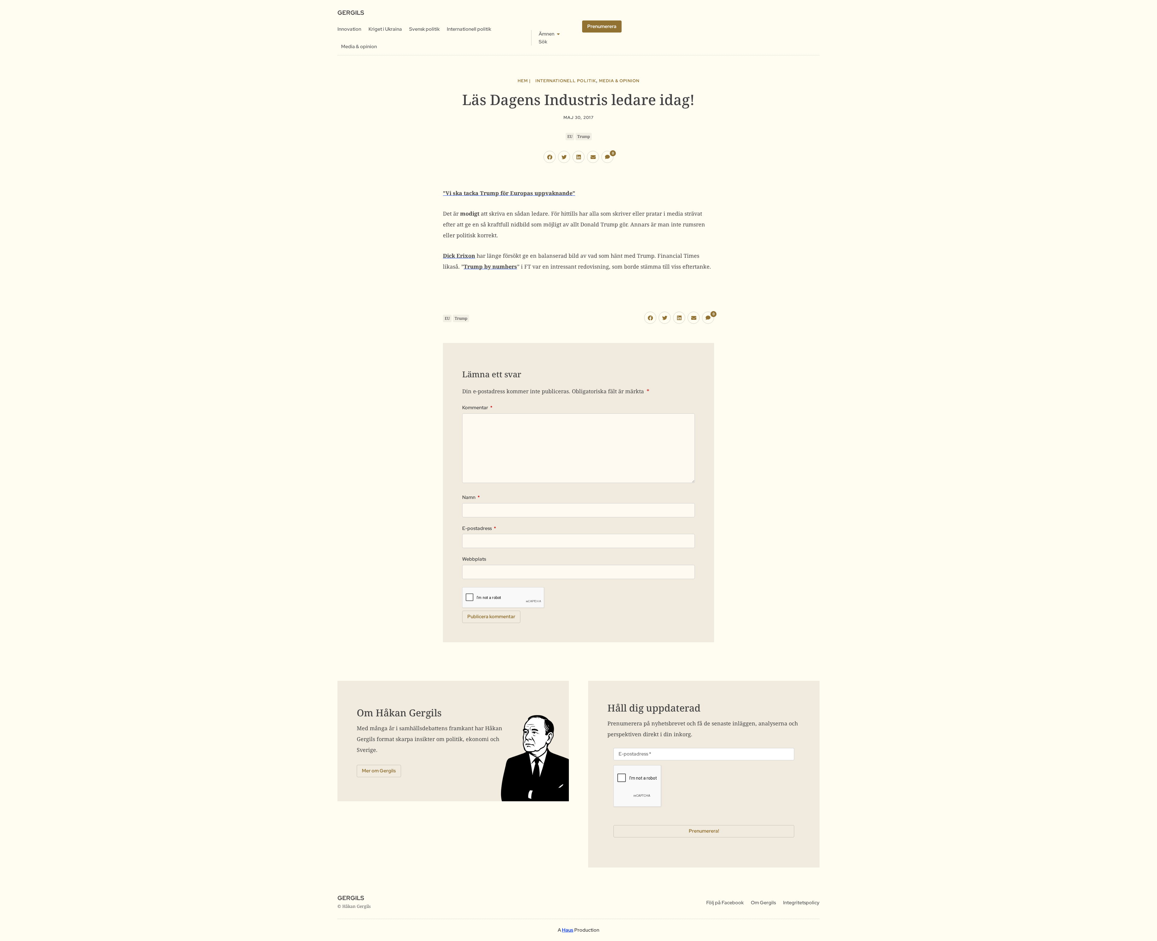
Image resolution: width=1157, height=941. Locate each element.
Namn (471, 497)
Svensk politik (424, 29)
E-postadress (479, 528)
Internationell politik (469, 29)
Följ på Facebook (725, 902)
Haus (567, 930)
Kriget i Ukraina (385, 29)
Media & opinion (359, 46)
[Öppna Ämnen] (558, 34)
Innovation (349, 29)
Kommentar (477, 408)
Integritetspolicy (801, 902)
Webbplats (474, 559)
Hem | (524, 80)
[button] (550, 157)
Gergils (350, 13)
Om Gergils (763, 902)
